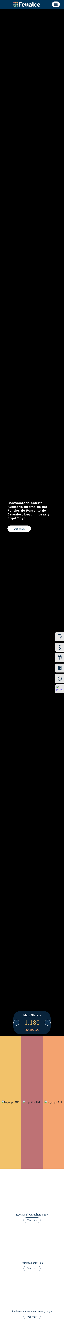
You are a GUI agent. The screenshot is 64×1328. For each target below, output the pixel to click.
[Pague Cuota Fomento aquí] (59, 647)
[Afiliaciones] (59, 636)
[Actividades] (59, 668)
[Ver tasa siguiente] (48, 1023)
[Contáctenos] (59, 678)
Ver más (19, 528)
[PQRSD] (59, 688)
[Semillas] (59, 657)
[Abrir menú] (56, 4)
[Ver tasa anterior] (16, 1023)
